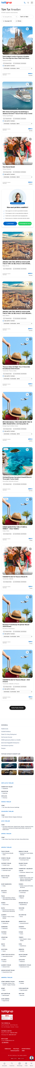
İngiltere (21, 908)
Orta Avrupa (23, 892)
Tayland (6, 817)
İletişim (3, 748)
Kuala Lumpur (6, 829)
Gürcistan (4, 937)
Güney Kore (5, 828)
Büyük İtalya (8, 897)
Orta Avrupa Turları (25, 858)
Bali (3, 817)
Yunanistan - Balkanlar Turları (26, 872)
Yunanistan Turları (7, 868)
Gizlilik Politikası (6, 731)
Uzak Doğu (16, 807)
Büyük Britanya (23, 904)
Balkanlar (22, 880)
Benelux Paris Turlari (24, 853)
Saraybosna (5, 923)
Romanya (21, 926)
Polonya (3, 959)
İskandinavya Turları (25, 965)
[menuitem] (4, 1064)
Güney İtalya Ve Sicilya (8, 899)
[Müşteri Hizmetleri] (24, 2)
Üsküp (4, 885)
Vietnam (10, 817)
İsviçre (21, 932)
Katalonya (22, 959)
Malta (3, 944)
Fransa (3, 902)
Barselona (22, 887)
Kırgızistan (4, 791)
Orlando (21, 981)
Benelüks (21, 949)
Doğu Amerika (5, 998)
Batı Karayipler (5, 993)
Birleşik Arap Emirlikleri (19, 828)
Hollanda (22, 854)
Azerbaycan (11, 828)
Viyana (4, 951)
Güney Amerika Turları (8, 981)
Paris (7, 904)
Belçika (31, 853)
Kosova (12, 807)
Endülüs (22, 885)
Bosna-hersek (5, 921)
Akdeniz (13, 897)
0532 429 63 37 (12, 1034)
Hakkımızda (4, 729)
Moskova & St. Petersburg (8, 909)
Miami (3, 988)
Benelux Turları (23, 851)
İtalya (3, 896)
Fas (3, 807)
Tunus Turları (11, 839)
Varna (21, 916)
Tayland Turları (17, 826)
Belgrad (22, 897)
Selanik (21, 877)
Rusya (3, 908)
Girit (32, 877)
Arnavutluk (22, 921)
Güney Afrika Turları (24, 839)
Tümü (2, 805)
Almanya (3, 914)
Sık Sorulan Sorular (6, 737)
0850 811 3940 (13, 1032)
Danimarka (4, 926)
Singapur (15, 817)
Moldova (4, 890)
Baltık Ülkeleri (23, 954)
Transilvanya (23, 928)
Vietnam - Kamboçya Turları (27, 826)
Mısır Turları (5, 839)
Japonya (27, 828)
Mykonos (22, 879)
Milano (14, 899)
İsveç (20, 944)
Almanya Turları (6, 965)
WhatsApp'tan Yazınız (25, 223)
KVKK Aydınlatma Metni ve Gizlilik (11, 740)
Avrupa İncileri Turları (8, 970)
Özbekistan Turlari (6, 786)
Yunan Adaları (28, 880)
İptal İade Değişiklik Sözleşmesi (10, 743)
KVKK (23, 1050)
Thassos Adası (27, 877)
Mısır (9, 807)
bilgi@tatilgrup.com (9, 1040)
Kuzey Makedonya (6, 884)
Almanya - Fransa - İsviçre (8, 916)
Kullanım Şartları (15, 1050)
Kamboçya (19, 817)
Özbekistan (5, 788)
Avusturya (4, 949)
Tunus (6, 807)
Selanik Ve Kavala (28, 879)
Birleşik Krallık (23, 902)
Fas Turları (17, 839)
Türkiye (21, 937)
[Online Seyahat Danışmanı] (31, 1058)
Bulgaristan (22, 914)
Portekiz (3, 932)
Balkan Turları (23, 863)
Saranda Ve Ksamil (24, 923)
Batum (4, 939)
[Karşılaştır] (27, 28)
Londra (21, 909)
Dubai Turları (10, 826)
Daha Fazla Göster (17, 708)
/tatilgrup (6, 1042)
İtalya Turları (5, 851)
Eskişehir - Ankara (27, 939)
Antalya (22, 940)
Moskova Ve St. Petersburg (9, 911)
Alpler (4, 897)
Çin (30, 828)
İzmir (21, 939)
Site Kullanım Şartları (7, 745)
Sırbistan (21, 896)
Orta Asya (4, 796)
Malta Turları (5, 875)
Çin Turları (5, 826)
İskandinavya (23, 945)
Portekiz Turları (6, 863)
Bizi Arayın (11, 223)
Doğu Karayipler (23, 988)
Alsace (4, 904)
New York (21, 993)
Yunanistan (22, 875)
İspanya (21, 884)
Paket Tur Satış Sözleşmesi (9, 734)
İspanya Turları (5, 858)
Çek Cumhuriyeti (23, 890)
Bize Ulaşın (16, 1048)
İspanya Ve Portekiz (28, 885)
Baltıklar (4, 918)
